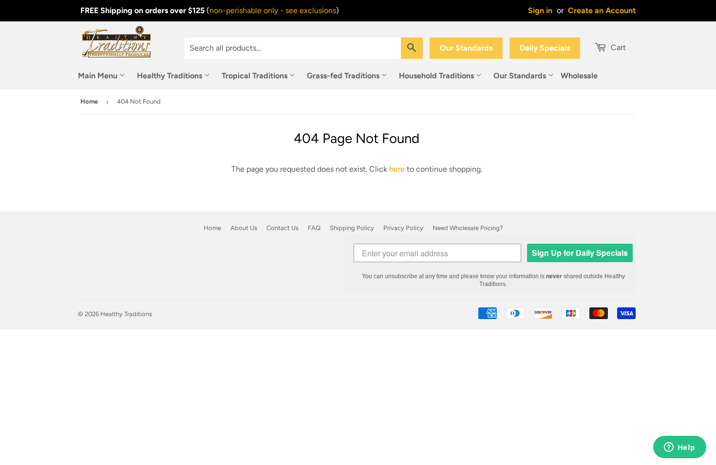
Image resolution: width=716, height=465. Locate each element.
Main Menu (98, 75)
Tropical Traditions (255, 75)
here (397, 169)
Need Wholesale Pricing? (468, 228)
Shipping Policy (352, 228)
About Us (243, 228)
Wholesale (579, 75)
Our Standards (466, 48)
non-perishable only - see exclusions (272, 10)
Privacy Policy (403, 228)
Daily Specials (545, 48)
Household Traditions (437, 75)
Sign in (540, 10)
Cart (617, 47)
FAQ (314, 228)
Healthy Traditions (170, 75)
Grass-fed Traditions (344, 75)
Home (89, 101)
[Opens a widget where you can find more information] (679, 448)
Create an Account (602, 10)
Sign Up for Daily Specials (580, 252)
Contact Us (282, 228)
